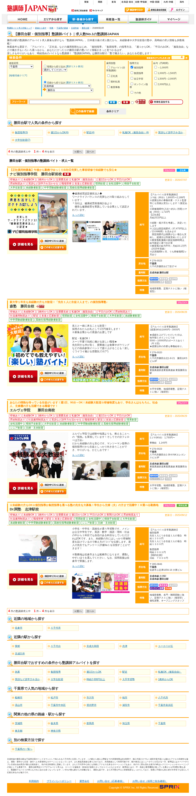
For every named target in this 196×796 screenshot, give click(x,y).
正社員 (114, 76)
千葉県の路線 (62, 28)
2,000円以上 (164, 84)
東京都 (18, 730)
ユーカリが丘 (165, 646)
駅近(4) (90, 132)
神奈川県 (56, 730)
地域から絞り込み (56, 66)
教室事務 (115, 87)
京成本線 (75, 28)
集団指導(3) (21, 132)
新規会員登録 (157, 9)
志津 (124, 646)
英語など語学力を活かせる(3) (174, 132)
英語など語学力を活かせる (30, 679)
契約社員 (115, 81)
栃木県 (54, 723)
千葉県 (162, 723)
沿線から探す (83, 19)
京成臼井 (20, 653)
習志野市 (91, 705)
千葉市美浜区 (165, 705)
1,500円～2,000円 (167, 79)
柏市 (124, 697)
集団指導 (138, 73)
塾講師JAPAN (22, 19)
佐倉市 (18, 627)
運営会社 (84, 781)
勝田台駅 (85, 28)
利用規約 (34, 781)
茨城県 (18, 723)
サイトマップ (96, 10)
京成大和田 (93, 646)
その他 (137, 93)
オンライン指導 (139, 85)
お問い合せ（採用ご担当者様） (149, 781)
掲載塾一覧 (113, 19)
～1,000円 (163, 67)
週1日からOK (94, 671)
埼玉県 (126, 723)
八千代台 (56, 646)
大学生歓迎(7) (22, 139)
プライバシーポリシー (59, 781)
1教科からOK (165, 679)
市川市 (90, 697)
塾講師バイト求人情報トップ (19, 28)
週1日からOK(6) (60, 132)
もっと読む (78, 215)
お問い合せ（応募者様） (111, 781)
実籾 (17, 646)
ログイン (179, 9)
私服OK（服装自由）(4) (135, 132)
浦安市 (126, 705)
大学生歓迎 (57, 679)
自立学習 (138, 79)
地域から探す (53, 19)
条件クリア (112, 111)
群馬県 (90, 723)
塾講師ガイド (143, 19)
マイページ (174, 19)
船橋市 (18, 697)
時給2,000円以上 (96, 679)
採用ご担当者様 (80, 10)
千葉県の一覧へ (23, 749)
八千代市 (56, 627)
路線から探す (41, 28)
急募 (17, 671)
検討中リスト (135, 9)
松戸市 (54, 697)
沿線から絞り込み (56, 82)
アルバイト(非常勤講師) (115, 69)
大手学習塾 (128, 679)
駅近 (124, 671)
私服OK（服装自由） (170, 671)
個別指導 (138, 67)
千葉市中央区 (58, 705)
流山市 (18, 705)
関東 (51, 28)
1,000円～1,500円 (167, 73)
